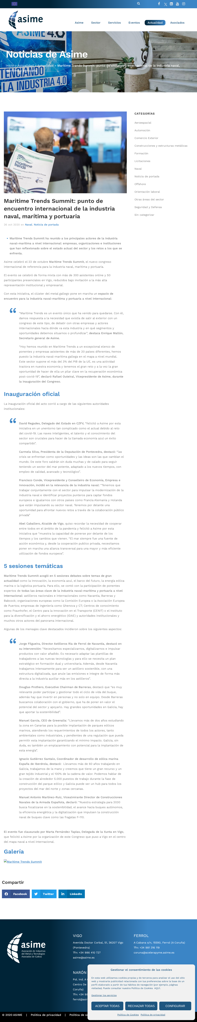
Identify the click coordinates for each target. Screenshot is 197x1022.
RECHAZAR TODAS (141, 1006)
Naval (28, 224)
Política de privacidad (153, 1014)
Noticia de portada (46, 224)
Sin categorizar (144, 214)
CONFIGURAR (175, 1006)
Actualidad (26, 65)
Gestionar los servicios (104, 995)
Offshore (140, 184)
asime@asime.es (83, 957)
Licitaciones (142, 161)
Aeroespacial (142, 122)
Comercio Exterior (146, 138)
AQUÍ (157, 988)
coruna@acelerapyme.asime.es (154, 952)
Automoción (142, 130)
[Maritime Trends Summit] (23, 861)
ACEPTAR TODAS (107, 1006)
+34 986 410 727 (90, 952)
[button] (16, 894)
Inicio (10, 65)
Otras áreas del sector (149, 199)
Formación (141, 153)
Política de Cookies (128, 1014)
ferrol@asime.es (83, 999)
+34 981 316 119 (150, 947)
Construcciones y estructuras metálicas (160, 145)
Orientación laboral (147, 191)
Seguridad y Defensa (148, 207)
